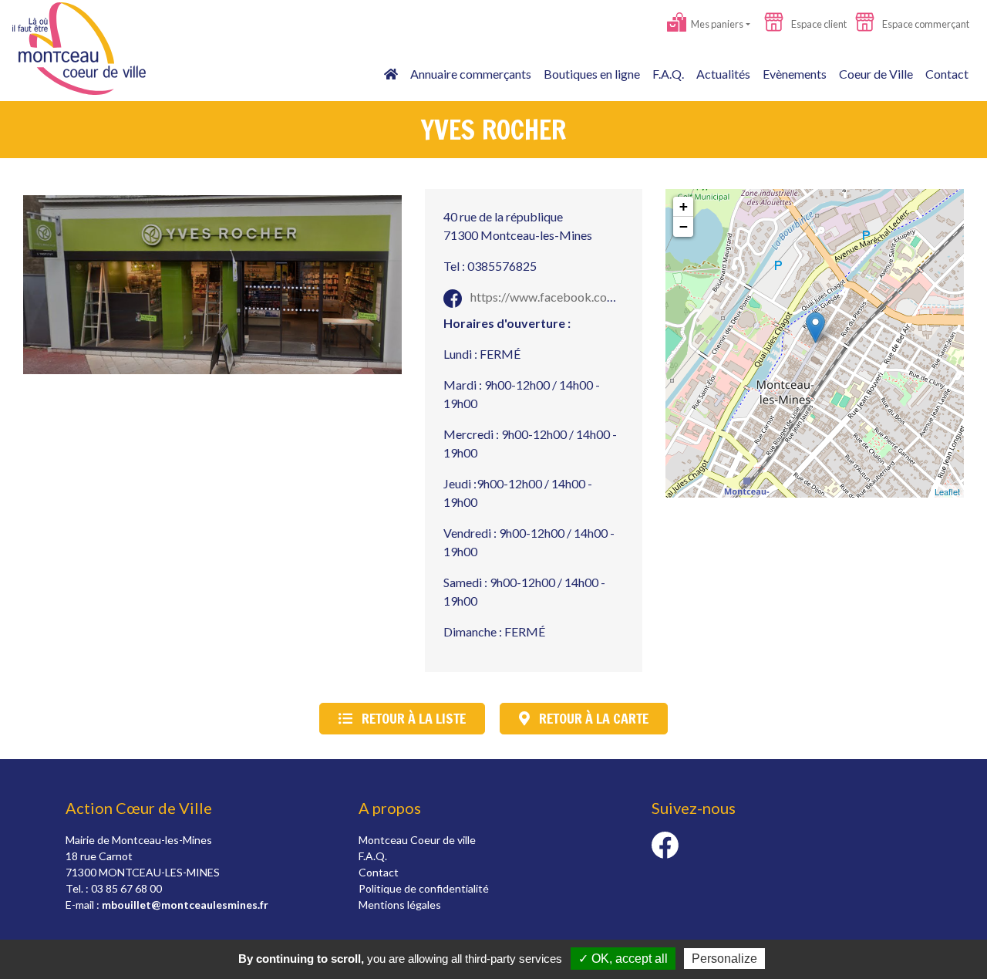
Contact (946, 73)
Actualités (723, 73)
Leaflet (947, 491)
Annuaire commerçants (470, 73)
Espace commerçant (925, 24)
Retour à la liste (412, 718)
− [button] (683, 226)
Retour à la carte (592, 718)
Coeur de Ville (876, 73)
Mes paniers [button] (716, 24)
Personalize (724, 958)
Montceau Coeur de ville (417, 839)
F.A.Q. (668, 73)
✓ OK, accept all (623, 958)
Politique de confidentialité (424, 888)
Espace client (818, 24)
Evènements (795, 73)
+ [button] (683, 206)
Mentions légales (400, 904)
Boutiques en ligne (592, 73)
